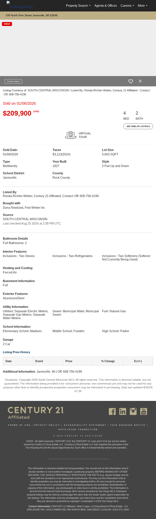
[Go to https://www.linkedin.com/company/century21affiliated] (122, 411)
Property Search (79, 7)
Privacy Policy (47, 425)
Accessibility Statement (85, 425)
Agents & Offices (105, 5)
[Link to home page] (22, 6)
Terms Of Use (19, 425)
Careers (128, 7)
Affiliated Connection (78, 430)
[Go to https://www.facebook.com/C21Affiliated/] (112, 411)
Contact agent (13, 81)
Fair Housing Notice (128, 425)
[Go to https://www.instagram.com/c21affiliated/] (133, 411)
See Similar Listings (138, 126)
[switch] (130, 81)
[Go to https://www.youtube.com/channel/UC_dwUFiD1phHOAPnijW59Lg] (143, 411)
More (143, 7)
